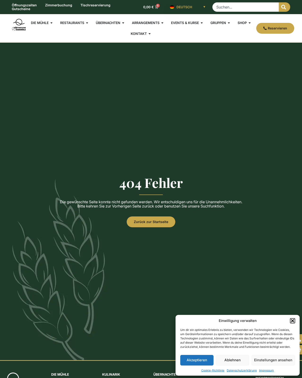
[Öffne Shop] (249, 22)
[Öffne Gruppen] (229, 22)
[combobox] (245, 7)
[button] (292, 320)
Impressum (266, 370)
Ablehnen (232, 360)
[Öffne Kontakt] (149, 33)
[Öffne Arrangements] (162, 22)
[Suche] (284, 7)
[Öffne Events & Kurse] (201, 22)
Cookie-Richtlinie (212, 370)
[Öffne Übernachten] (123, 22)
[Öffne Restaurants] (87, 22)
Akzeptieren (197, 360)
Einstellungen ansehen (273, 360)
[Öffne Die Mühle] (51, 22)
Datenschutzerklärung (242, 370)
